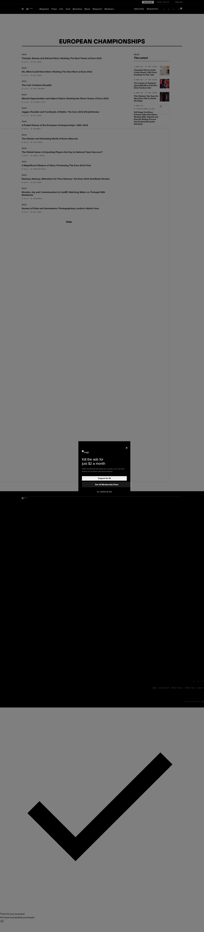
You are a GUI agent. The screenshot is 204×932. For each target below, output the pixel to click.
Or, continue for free (104, 492)
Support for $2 (104, 478)
